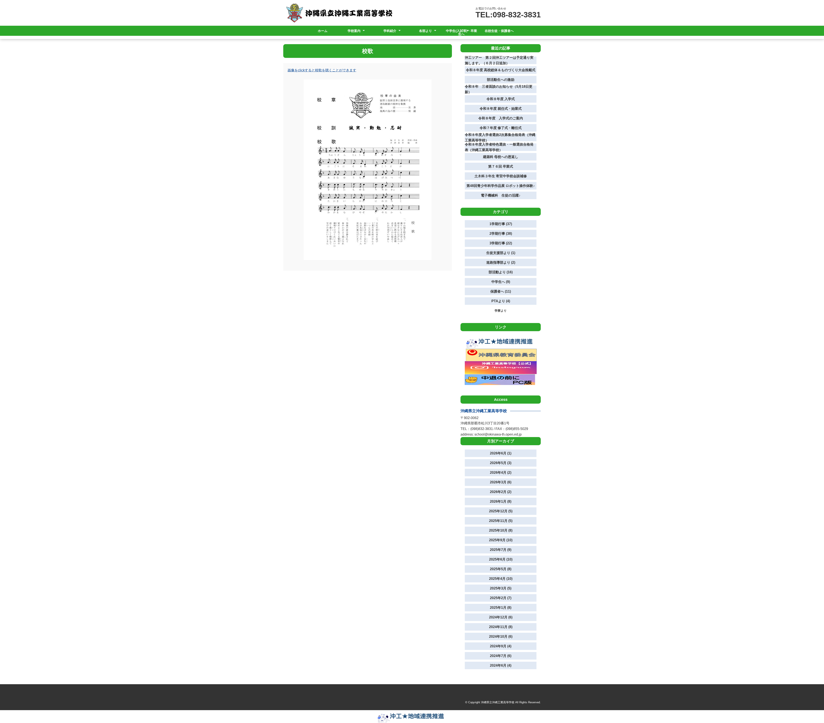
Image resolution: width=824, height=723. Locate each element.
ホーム (322, 31)
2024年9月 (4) (500, 646)
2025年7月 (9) (500, 550)
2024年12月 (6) (500, 617)
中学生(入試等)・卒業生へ (461, 32)
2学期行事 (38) (500, 233)
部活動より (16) (501, 272)
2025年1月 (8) (500, 607)
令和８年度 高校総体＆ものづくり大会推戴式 (500, 70)
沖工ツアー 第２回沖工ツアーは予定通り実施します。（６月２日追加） (499, 60)
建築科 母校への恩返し (500, 157)
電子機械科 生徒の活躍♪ (500, 195)
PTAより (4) (500, 301)
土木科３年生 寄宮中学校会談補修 (500, 176)
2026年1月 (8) (500, 501)
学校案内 (354, 31)
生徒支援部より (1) (500, 253)
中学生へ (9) (500, 282)
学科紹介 (389, 31)
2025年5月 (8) (500, 569)
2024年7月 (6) (500, 656)
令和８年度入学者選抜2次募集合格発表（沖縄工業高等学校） (500, 137)
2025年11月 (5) (500, 521)
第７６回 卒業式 (500, 166)
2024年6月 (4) (500, 665)
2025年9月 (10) (500, 540)
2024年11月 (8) (500, 627)
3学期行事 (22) (500, 243)
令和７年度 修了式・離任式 (501, 128)
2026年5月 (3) (500, 463)
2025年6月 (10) (500, 559)
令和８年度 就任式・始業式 (501, 108)
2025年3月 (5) (500, 588)
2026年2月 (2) (500, 492)
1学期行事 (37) (500, 224)
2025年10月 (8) (500, 530)
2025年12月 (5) (500, 511)
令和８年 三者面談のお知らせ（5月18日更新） (498, 89)
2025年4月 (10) (500, 578)
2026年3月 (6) (500, 482)
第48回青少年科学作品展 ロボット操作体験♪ (501, 186)
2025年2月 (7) (500, 598)
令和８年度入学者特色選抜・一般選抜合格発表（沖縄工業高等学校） (499, 147)
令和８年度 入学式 (500, 99)
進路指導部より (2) (500, 262)
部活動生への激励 (500, 79)
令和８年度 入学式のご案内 (500, 118)
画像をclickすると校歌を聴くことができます (322, 70)
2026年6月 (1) (500, 453)
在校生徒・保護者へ (499, 31)
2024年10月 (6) (500, 636)
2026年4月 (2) (500, 472)
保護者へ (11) (500, 291)
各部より (425, 31)
